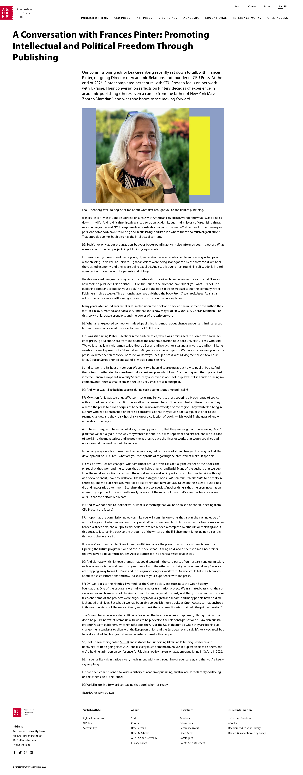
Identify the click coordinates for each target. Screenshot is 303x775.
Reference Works (247, 18)
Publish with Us (94, 18)
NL (285, 6)
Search (238, 6)
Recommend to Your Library (244, 728)
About (135, 710)
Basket (267, 6)
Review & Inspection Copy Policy (247, 733)
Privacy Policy (139, 743)
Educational (216, 18)
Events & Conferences (192, 743)
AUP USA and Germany (144, 738)
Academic (191, 18)
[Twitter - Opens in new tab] (21, 753)
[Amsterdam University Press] (16, 13)
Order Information (240, 710)
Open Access (277, 18)
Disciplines (167, 18)
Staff (134, 718)
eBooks (232, 723)
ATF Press (144, 18)
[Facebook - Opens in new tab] (15, 753)
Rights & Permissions (94, 718)
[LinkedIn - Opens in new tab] (32, 753)
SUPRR (124, 642)
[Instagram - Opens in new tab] (26, 753)
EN (280, 6)
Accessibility (90, 728)
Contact (253, 6)
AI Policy (87, 723)
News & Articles (140, 733)
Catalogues (186, 738)
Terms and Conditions (240, 718)
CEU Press (122, 18)
